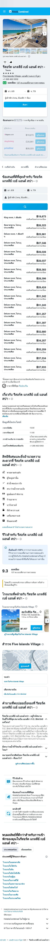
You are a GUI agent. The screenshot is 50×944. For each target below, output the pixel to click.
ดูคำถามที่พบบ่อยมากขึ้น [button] (25, 763)
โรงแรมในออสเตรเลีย (11, 862)
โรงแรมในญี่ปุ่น (9, 876)
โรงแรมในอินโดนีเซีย (11, 873)
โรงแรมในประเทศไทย (12, 898)
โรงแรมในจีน (8, 869)
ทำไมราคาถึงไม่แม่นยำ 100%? (18, 928)
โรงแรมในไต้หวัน (10, 865)
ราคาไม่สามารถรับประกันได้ (13, 911)
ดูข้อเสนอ (36, 627)
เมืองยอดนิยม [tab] (26, 849)
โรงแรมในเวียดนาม (11, 891)
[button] (4, 11)
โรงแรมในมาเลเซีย (10, 894)
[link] (21, 634)
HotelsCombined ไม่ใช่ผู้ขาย (16, 918)
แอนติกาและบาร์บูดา (16, 940)
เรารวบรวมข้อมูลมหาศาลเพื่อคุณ (19, 923)
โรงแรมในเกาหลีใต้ (10, 880)
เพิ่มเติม (5, 416)
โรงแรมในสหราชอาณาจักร (14, 883)
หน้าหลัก (3, 940)
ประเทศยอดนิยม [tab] (10, 849)
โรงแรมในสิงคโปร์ (10, 887)
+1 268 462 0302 (10, 79)
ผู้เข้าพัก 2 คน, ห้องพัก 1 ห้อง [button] (17, 97)
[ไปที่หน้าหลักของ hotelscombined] (19, 11)
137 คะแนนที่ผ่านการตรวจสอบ (30, 82)
